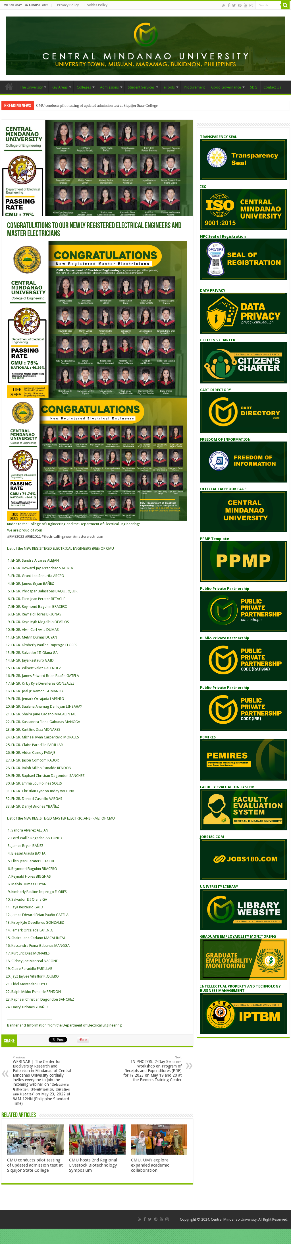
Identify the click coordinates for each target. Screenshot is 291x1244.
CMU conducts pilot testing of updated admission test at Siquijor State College (97, 105)
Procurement (194, 87)
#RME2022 (15, 536)
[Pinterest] (240, 5)
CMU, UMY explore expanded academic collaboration (150, 1165)
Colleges (84, 87)
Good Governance (226, 87)
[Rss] (224, 5)
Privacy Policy (68, 5)
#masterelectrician (88, 536)
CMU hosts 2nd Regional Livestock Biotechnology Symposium (93, 1165)
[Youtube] (245, 5)
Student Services (141, 87)
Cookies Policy (95, 5)
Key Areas (60, 87)
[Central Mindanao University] (145, 45)
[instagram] (251, 5)
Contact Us (272, 87)
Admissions (109, 87)
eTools (169, 87)
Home (8, 87)
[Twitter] (234, 5)
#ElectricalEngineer (56, 536)
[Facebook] (228, 5)
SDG (253, 87)
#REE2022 (33, 536)
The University (31, 87)
